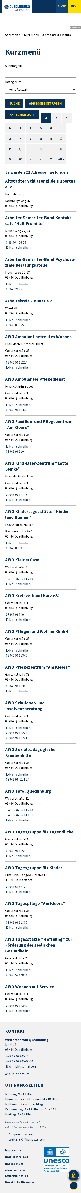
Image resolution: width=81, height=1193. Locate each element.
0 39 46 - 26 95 (15, 242)
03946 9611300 (16, 686)
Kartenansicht (22, 115)
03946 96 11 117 (17, 779)
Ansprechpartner (21, 1134)
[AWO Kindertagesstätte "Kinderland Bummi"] (40, 529)
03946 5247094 (16, 975)
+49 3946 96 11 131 (19, 815)
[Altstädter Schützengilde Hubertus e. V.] (40, 193)
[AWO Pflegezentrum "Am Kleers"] (40, 679)
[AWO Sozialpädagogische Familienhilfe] (40, 764)
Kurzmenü (31, 35)
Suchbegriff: (14, 66)
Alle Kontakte (19, 1074)
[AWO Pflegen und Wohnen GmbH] (40, 643)
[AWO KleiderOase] (40, 571)
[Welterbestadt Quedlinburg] (40, 1053)
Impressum (13, 1150)
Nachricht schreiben (21, 1066)
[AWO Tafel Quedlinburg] (40, 805)
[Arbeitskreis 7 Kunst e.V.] (40, 312)
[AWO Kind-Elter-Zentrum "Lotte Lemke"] (40, 481)
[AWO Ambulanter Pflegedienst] (40, 394)
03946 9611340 (16, 410)
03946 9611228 (16, 733)
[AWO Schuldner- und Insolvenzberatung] (40, 720)
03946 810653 (15, 325)
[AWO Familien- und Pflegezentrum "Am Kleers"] (40, 436)
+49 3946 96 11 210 (19, 579)
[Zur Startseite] (17, 7)
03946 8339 (13, 548)
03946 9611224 (16, 362)
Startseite (12, 35)
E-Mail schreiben (18, 247)
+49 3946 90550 (16, 1056)
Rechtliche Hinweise (19, 1182)
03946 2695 (13, 289)
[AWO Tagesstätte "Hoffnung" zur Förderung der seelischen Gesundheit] (40, 956)
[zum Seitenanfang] (74, 1185)
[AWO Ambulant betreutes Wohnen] (40, 352)
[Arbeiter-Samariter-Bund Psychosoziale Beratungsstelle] (40, 274)
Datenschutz (14, 1164)
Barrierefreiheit (16, 1157)
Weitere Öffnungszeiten (27, 1139)
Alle (61, 159)
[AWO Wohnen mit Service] (40, 998)
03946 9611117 (16, 495)
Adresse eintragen (45, 103)
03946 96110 (14, 451)
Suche (14, 103)
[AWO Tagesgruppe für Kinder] (40, 879)
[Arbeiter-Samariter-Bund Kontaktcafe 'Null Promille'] (40, 232)
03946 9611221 (16, 738)
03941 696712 (15, 887)
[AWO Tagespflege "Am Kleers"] (40, 915)
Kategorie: (13, 82)
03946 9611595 (16, 851)
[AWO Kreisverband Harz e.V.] (40, 607)
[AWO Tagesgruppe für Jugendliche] (40, 843)
